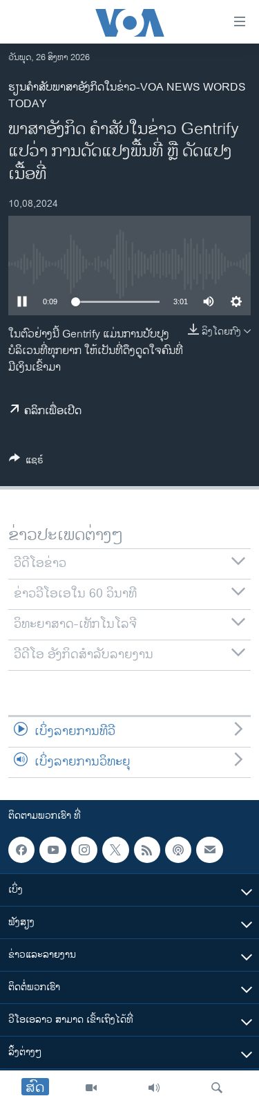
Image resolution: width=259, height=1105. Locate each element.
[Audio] (154, 1087)
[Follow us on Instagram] (84, 850)
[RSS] (147, 850)
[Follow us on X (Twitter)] (115, 850)
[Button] (26, 462)
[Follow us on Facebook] (21, 850)
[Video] (91, 1087)
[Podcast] (178, 850)
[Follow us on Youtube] (52, 850)
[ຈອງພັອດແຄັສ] (209, 850)
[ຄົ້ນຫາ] (217, 1087)
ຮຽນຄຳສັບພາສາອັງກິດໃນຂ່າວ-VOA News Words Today (127, 95)
